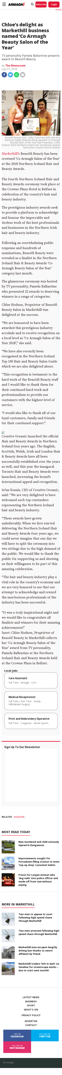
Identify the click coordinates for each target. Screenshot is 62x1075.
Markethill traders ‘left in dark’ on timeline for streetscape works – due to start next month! (39, 967)
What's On (31, 1009)
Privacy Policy (31, 1015)
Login (54, 4)
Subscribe (41, 4)
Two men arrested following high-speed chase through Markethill (39, 932)
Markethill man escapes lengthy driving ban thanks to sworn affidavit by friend (38, 950)
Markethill (19, 816)
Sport (31, 1005)
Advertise (31, 1021)
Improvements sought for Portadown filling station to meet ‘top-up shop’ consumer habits (39, 862)
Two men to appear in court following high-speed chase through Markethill (35, 917)
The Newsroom (15, 65)
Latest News (31, 997)
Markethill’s (11, 154)
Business (31, 1001)
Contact (31, 1025)
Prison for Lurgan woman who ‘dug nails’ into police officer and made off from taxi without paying (38, 879)
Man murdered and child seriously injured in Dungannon (39, 843)
